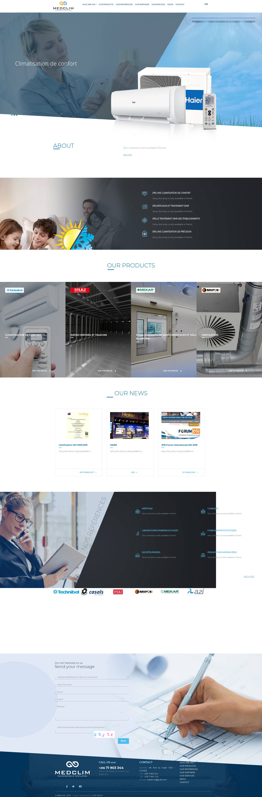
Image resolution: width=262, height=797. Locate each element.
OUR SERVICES (158, 4)
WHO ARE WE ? (89, 4)
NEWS (170, 4)
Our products (106, 4)
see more (127, 155)
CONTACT (180, 4)
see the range (39, 371)
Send (123, 741)
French (162, 147)
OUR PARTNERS (142, 4)
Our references (124, 4)
